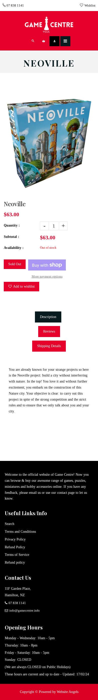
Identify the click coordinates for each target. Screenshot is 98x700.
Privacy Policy (15, 539)
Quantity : (12, 225)
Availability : (14, 248)
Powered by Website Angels (58, 692)
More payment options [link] (47, 276)
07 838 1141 (15, 5)
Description (48, 317)
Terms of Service (17, 555)
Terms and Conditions (20, 531)
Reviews (49, 331)
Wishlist (89, 5)
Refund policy (15, 562)
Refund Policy (15, 547)
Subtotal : (11, 237)
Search (9, 524)
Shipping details (49, 346)
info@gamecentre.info (24, 610)
